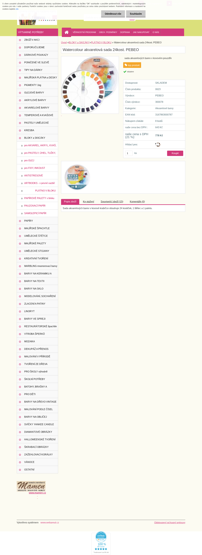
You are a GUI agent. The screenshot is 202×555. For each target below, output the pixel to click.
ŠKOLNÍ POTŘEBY (34, 379)
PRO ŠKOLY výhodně (35, 371)
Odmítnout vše (113, 14)
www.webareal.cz (50, 522)
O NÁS (156, 32)
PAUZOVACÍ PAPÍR (35, 205)
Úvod (64, 42)
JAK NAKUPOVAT (141, 32)
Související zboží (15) (112, 201)
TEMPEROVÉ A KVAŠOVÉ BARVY (38, 116)
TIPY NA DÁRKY (33, 70)
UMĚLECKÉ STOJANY (36, 251)
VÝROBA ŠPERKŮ (34, 334)
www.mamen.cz (37, 493)
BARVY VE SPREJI (34, 319)
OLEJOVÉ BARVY (34, 92)
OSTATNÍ (29, 469)
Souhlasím (136, 14)
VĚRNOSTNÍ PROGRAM (84, 32)
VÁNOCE (29, 462)
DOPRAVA (125, 32)
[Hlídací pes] (157, 143)
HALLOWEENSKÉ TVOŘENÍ (39, 439)
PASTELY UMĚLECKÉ (36, 123)
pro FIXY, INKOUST (34, 168)
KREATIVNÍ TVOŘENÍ (36, 258)
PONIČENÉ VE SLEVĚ (36, 62)
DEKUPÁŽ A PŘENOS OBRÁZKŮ (36, 350)
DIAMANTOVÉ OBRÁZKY (38, 432)
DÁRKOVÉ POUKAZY (36, 55)
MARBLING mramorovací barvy (40, 266)
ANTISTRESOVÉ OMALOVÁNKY (33, 176)
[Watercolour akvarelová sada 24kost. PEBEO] (77, 163)
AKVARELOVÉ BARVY (36, 107)
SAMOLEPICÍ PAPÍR (35, 213)
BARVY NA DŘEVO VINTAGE (40, 402)
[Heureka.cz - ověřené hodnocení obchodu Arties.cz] (101, 532)
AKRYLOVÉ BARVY (35, 100)
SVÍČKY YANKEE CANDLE (39, 424)
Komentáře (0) (137, 201)
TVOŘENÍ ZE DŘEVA (35, 364)
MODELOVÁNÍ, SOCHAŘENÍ (40, 296)
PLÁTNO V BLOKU (45, 190)
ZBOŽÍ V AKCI (31, 40)
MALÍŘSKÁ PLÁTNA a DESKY (40, 77)
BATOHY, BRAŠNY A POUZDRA (35, 387)
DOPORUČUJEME (34, 47)
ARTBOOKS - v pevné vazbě (39, 183)
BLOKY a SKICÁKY (34, 138)
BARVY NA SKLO (33, 288)
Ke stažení (88, 201)
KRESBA (29, 130)
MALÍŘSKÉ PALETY (35, 243)
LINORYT (29, 311)
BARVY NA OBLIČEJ (35, 417)
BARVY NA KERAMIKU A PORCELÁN (38, 274)
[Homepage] (67, 32)
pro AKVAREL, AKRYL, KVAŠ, (40, 145)
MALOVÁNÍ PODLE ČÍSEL (38, 409)
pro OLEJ (29, 160)
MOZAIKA (29, 341)
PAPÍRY (28, 221)
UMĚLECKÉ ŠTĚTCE (36, 236)
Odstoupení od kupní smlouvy (169, 522)
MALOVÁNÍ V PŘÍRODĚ (37, 356)
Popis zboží (70, 201)
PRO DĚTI (29, 394)
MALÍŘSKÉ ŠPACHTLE (37, 228)
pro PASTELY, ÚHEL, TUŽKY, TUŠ (40, 154)
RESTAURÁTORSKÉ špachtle (40, 326)
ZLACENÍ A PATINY (34, 303)
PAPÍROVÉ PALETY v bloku (39, 198)
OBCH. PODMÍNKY (108, 32)
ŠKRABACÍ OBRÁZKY (36, 447)
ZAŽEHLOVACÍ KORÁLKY (38, 454)
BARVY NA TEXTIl (34, 281)
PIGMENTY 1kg (32, 85)
